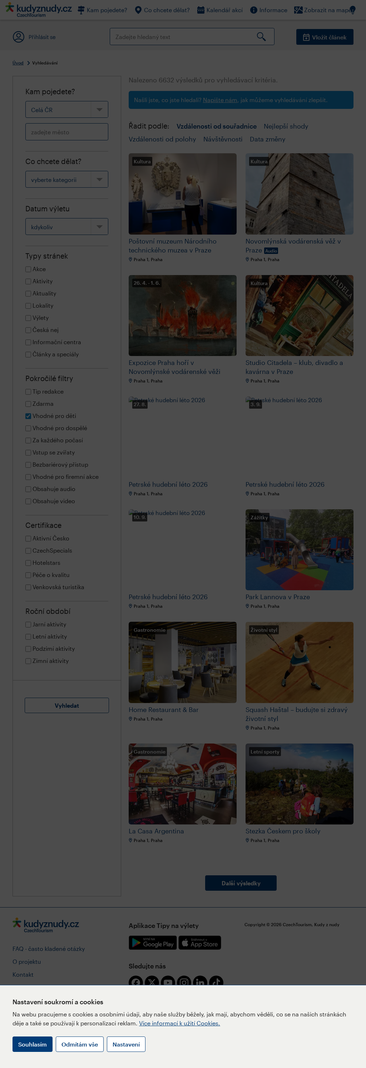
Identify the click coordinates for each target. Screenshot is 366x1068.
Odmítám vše (79, 1044)
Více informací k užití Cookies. (179, 1023)
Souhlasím (32, 1044)
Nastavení (126, 1044)
